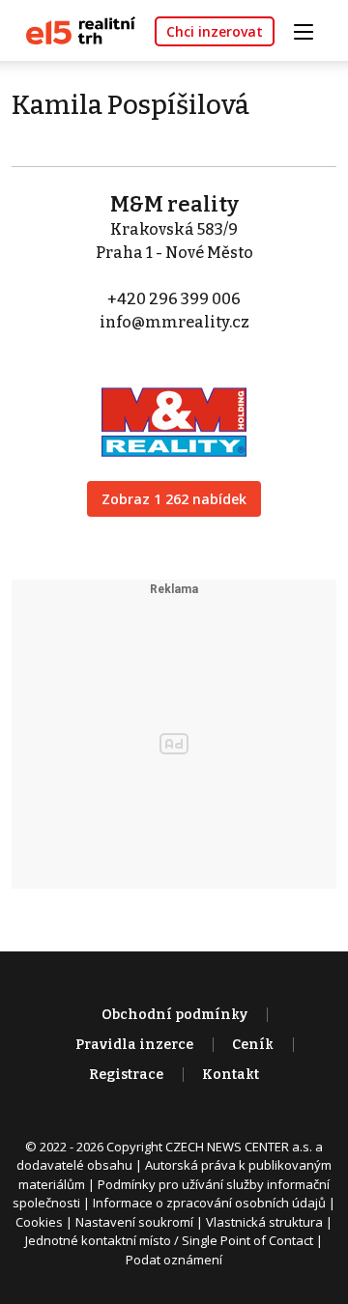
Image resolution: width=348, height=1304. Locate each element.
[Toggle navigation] (310, 29)
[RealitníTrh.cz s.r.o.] (73, 29)
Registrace (126, 1074)
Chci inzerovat (214, 31)
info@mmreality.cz (174, 322)
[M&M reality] (174, 409)
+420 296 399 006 (174, 299)
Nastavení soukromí (134, 1222)
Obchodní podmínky (174, 1014)
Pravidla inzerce (134, 1044)
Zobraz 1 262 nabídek (174, 499)
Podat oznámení (174, 1259)
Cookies (39, 1222)
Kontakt (230, 1074)
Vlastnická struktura (264, 1222)
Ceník (253, 1044)
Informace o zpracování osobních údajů (209, 1202)
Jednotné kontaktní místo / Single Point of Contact (169, 1240)
